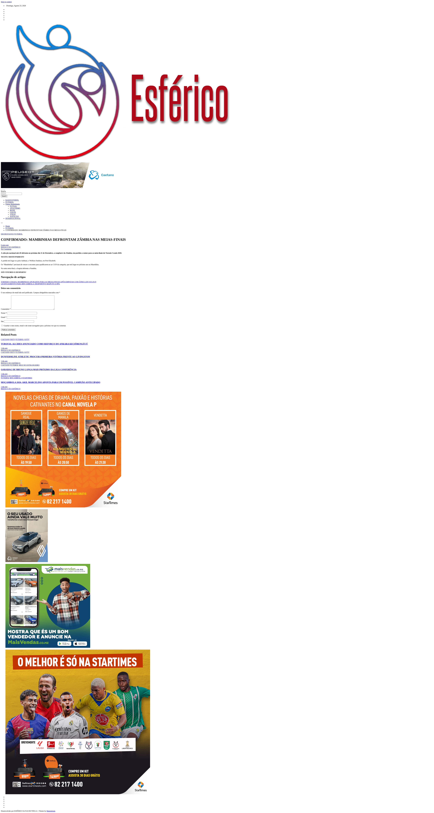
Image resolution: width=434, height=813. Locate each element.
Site (2, 321)
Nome (4, 313)
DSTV (12, 339)
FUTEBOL (9, 202)
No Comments (6, 249)
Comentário (6, 309)
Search (3, 191)
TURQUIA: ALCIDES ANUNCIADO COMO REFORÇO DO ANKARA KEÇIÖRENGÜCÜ (44, 344)
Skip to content (6, 2)
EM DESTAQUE (7, 234)
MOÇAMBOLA (16, 378)
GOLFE (13, 212)
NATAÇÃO (14, 216)
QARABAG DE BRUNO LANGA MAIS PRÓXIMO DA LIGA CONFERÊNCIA (39, 369)
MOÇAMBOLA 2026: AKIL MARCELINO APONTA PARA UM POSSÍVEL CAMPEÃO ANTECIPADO (50, 382)
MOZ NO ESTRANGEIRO (29, 365)
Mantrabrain (51, 811)
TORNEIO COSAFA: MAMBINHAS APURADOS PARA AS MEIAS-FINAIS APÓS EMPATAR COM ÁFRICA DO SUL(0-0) (48, 282)
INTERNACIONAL (13, 218)
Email (3, 317)
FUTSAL (13, 206)
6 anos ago (5, 245)
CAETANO (5, 339)
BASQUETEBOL (12, 200)
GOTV (26, 339)
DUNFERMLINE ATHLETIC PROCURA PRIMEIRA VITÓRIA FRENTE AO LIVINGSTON (45, 356)
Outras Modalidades (12, 204)
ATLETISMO (15, 208)
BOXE (12, 210)
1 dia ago (4, 348)
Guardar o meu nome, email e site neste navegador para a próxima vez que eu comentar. (35, 326)
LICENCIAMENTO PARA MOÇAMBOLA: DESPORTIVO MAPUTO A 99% (30, 284)
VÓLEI (12, 214)
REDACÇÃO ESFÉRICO (10, 247)
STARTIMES (27, 378)
